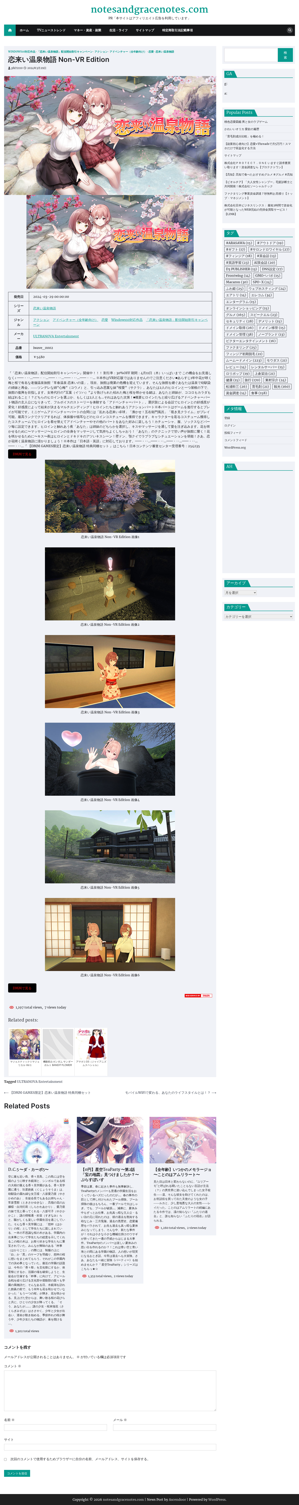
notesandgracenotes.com (149, 10)
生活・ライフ (118, 30)
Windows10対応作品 (21, 51)
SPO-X (262, 282)
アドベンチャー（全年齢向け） (128, 51)
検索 (285, 55)
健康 (233, 380)
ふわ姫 (234, 289)
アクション (101, 51)
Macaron (237, 282)
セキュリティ (239, 321)
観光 (282, 387)
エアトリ (236, 295)
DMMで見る (22, 454)
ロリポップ (238, 373)
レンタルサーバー (267, 367)
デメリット (270, 321)
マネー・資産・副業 (87, 30)
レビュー (236, 367)
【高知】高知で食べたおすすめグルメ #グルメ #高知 (258, 175)
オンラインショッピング (247, 308)
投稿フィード (232, 433)
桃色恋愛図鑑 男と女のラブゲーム (246, 122)
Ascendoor (177, 1499)
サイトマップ (145, 30)
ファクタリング (241, 347)
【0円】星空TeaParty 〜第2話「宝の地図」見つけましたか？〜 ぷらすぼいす (110, 1174)
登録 (227, 418)
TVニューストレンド (51, 30)
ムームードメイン (244, 360)
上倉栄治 (265, 373)
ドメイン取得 (239, 328)
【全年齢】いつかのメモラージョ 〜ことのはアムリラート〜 (183, 1172)
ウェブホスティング (267, 289)
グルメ (235, 315)
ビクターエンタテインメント (251, 341)
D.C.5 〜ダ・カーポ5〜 (28, 1169)
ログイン (230, 425)
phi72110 (17, 68)
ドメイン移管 (272, 328)
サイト (9, 1439)
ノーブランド (271, 334)
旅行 (252, 380)
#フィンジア (239, 256)
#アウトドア (270, 243)
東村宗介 (275, 380)
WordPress (217, 1499)
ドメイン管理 (239, 334)
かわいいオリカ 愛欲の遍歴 (241, 129)
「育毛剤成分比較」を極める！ (244, 136)
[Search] (290, 30)
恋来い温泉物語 (165, 51)
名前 (9, 1420)
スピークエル (263, 315)
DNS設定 (272, 269)
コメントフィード (235, 440)
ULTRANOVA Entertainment (56, 336)
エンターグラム (241, 302)
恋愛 (151, 51)
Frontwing (238, 275)
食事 (259, 393)
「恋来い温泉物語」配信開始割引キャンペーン (65, 51)
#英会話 (266, 256)
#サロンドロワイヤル (269, 250)
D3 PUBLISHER (241, 269)
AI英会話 (264, 263)
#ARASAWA (239, 243)
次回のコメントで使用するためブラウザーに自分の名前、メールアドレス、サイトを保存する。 (80, 1459)
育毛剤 (260, 387)
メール (120, 1420)
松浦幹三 (236, 387)
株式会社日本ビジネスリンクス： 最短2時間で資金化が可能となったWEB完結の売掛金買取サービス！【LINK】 (258, 210)
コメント (12, 1366)
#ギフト (235, 250)
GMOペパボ (267, 275)
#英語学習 (237, 263)
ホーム (24, 30)
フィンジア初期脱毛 (244, 354)
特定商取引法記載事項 (177, 30)
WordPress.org (235, 447)
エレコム (261, 295)
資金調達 (236, 393)
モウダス (277, 360)
